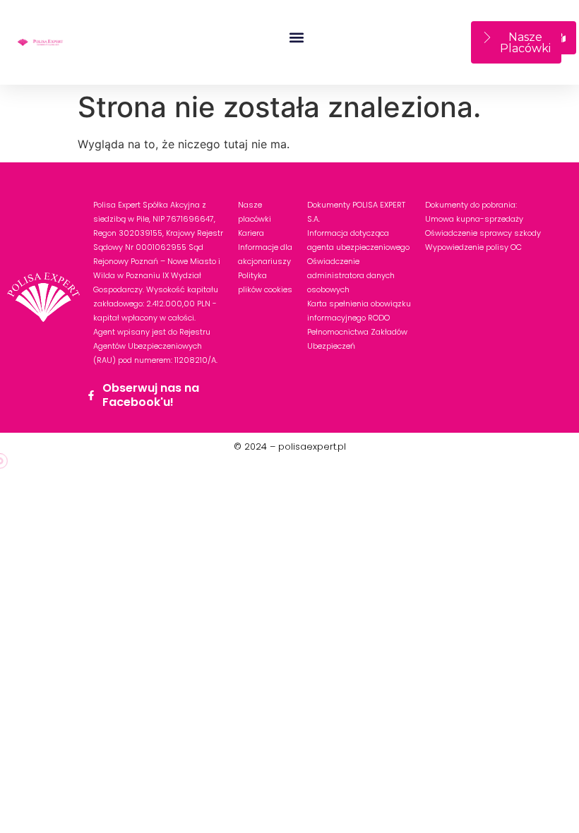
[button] (296, 37)
